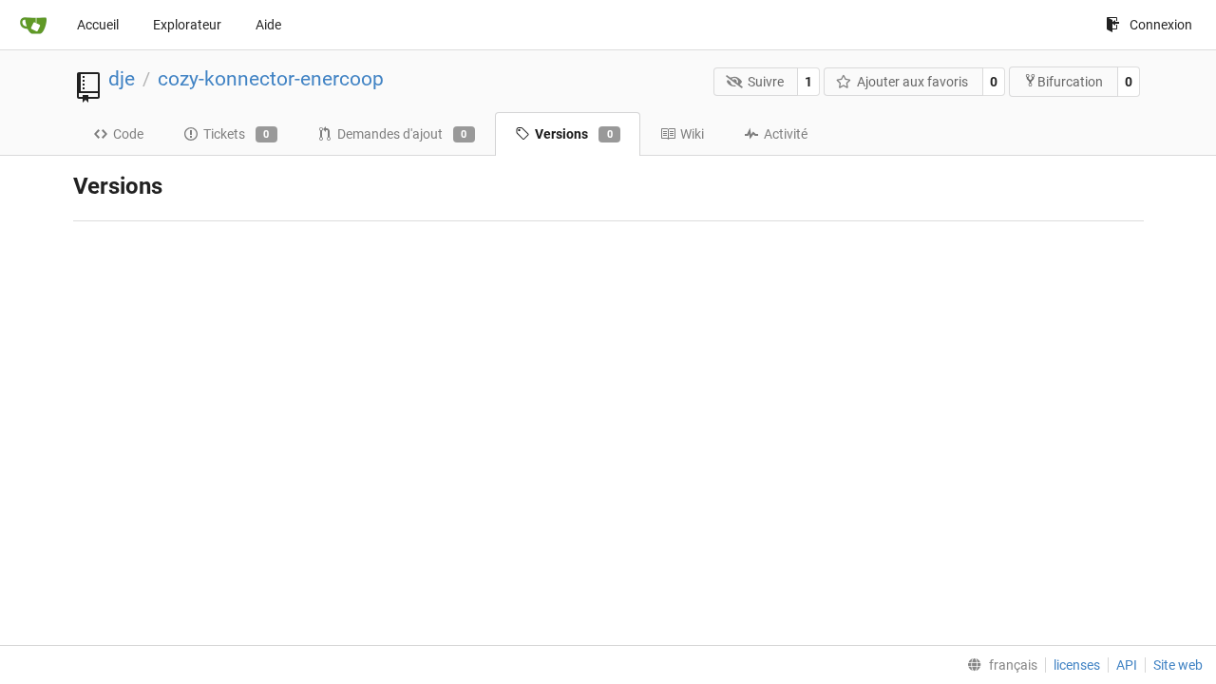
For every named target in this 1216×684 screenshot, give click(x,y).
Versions (574, 134)
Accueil (98, 24)
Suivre (766, 81)
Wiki (692, 134)
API (1126, 665)
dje (121, 78)
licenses (1077, 665)
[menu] (998, 665)
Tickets (236, 134)
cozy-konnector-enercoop (271, 78)
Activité (786, 134)
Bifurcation (1070, 81)
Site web (1178, 665)
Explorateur (187, 24)
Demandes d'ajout (402, 134)
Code (128, 134)
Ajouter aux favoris (912, 81)
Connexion (1161, 24)
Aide (268, 24)
